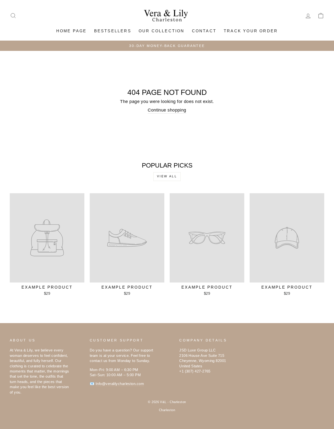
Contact (204, 31)
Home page (71, 31)
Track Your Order (251, 31)
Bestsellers (112, 31)
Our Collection (162, 31)
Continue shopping (167, 110)
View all (167, 176)
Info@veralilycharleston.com (120, 384)
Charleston (167, 410)
